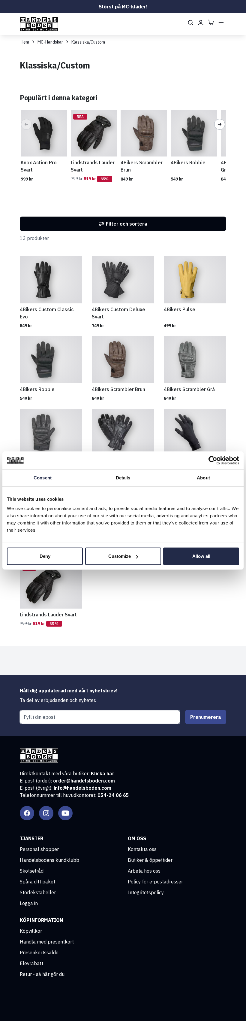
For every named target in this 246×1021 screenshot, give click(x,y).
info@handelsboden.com (82, 788)
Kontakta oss (142, 849)
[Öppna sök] (190, 22)
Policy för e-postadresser (155, 882)
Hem (25, 42)
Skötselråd (32, 871)
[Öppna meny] (221, 22)
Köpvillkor (31, 931)
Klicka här (102, 773)
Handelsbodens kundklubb (49, 860)
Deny (45, 556)
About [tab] (203, 477)
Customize (119, 556)
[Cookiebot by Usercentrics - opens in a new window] (213, 460)
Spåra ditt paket (37, 882)
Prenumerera (205, 717)
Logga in (29, 903)
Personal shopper (39, 849)
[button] (26, 124)
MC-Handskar (50, 42)
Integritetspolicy (146, 892)
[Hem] (39, 24)
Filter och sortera (126, 224)
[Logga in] (201, 22)
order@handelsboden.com (84, 781)
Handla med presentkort (47, 942)
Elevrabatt (31, 963)
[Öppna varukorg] (211, 22)
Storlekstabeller (38, 892)
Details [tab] (123, 477)
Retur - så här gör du (42, 974)
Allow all (201, 556)
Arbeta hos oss (144, 871)
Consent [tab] (43, 477)
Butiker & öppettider (150, 860)
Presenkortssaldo (39, 953)
